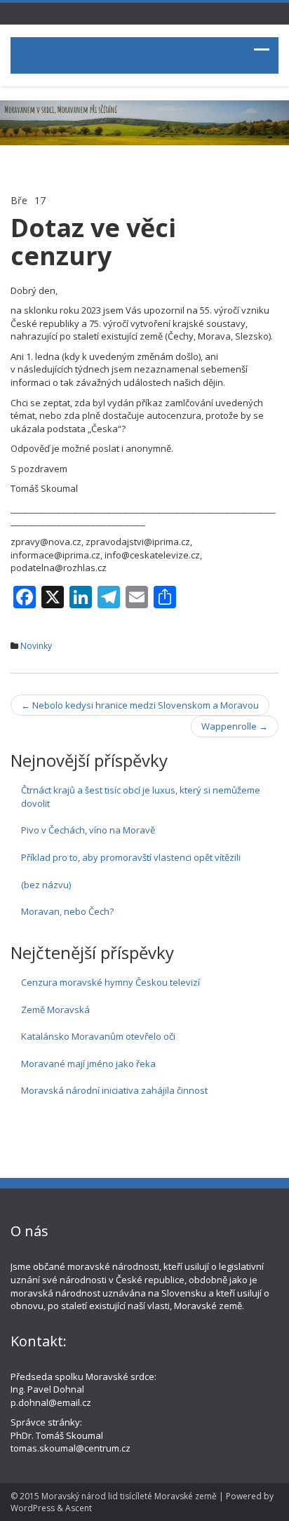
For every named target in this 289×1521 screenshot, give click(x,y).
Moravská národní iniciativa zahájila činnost (114, 1090)
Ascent (78, 1508)
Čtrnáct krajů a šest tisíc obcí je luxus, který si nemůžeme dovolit (140, 797)
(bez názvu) (46, 884)
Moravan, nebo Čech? (67, 911)
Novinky (36, 646)
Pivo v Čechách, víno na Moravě (88, 830)
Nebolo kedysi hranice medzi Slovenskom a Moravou (140, 705)
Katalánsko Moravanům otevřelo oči (98, 1036)
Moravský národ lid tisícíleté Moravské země (129, 1496)
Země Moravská (55, 1009)
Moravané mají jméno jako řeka (88, 1063)
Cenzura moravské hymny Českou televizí (110, 982)
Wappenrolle (234, 726)
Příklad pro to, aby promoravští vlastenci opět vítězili (131, 857)
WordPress (33, 1508)
